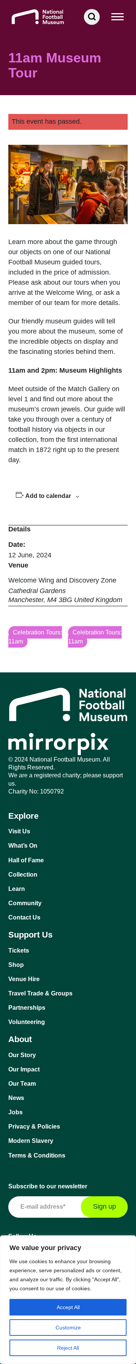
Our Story (22, 1055)
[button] (118, 17)
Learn (16, 889)
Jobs (15, 1112)
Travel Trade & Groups (40, 993)
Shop (16, 965)
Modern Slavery (30, 1141)
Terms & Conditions (36, 1155)
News (16, 1098)
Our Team (22, 1083)
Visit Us (19, 831)
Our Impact (24, 1069)
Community (25, 903)
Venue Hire (24, 979)
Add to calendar (48, 496)
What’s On (22, 845)
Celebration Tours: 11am (35, 637)
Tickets (18, 950)
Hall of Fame (26, 860)
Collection (22, 874)
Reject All (68, 1348)
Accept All (68, 1307)
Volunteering (26, 1022)
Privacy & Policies (34, 1126)
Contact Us (24, 917)
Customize (68, 1328)
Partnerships (26, 1007)
